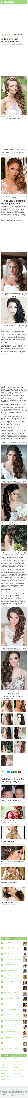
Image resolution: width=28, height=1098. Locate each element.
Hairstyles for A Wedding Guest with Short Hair (12, 861)
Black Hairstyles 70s (9, 948)
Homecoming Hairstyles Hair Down (13, 1020)
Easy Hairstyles (18, 1064)
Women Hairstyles (5, 1079)
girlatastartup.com (5, 597)
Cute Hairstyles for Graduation (11, 1048)
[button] (25, 2)
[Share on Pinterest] (19, 772)
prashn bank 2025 (14, 1095)
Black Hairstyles (5, 1059)
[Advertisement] (14, 19)
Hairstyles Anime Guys (9, 953)
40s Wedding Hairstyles (7, 902)
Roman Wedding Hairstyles (8, 841)
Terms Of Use (20, 1087)
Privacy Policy (15, 1089)
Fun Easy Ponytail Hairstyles (11, 1026)
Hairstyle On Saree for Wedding (9, 882)
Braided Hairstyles (5, 1062)
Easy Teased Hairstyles (9, 1031)
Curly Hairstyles (18, 1062)
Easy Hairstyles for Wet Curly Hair (12, 964)
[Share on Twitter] (8, 772)
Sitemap (4, 1087)
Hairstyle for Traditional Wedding (9, 821)
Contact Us (9, 1087)
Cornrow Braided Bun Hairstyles (12, 998)
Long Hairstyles (5, 1070)
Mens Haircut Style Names (10, 1037)
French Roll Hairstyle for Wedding (12, 1015)
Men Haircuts (4, 1073)
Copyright (14, 1087)
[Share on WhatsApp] (15, 772)
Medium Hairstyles (18, 1070)
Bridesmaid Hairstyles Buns (11, 970)
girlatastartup (8, 1)
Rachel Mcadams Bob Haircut (11, 942)
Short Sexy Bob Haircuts (10, 1003)
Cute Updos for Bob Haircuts (11, 1009)
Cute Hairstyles (4, 1064)
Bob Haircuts (17, 1059)
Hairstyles (16, 1067)
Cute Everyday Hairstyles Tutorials (12, 959)
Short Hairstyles (5, 1076)
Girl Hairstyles (4, 1067)
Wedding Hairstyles (6, 44)
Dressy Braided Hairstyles (10, 992)
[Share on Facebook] (12, 772)
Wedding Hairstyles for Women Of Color (11, 800)
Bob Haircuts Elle (8, 1043)
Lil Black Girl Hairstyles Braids (11, 987)
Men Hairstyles (18, 1073)
